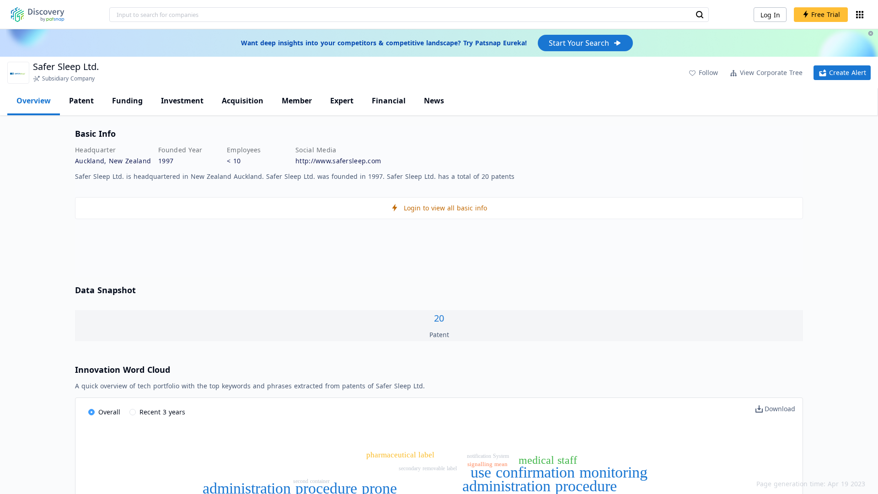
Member (297, 101)
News (434, 101)
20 (439, 318)
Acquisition (242, 101)
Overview (33, 101)
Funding (127, 101)
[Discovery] (37, 14)
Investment (182, 101)
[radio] (104, 412)
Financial (389, 101)
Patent (81, 101)
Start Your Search (579, 43)
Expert (341, 101)
